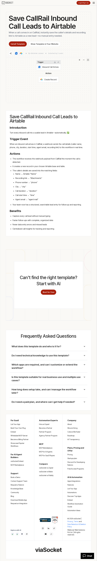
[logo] (9, 3)
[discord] (51, 534)
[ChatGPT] (12, 534)
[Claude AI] (17, 534)
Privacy (70, 521)
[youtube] (46, 534)
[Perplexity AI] (22, 534)
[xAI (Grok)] (27, 534)
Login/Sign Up (83, 3)
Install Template (18, 44)
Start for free (48, 292)
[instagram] (43, 528)
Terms (76, 521)
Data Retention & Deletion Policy (76, 525)
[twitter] (54, 528)
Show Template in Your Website (44, 44)
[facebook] (48, 528)
